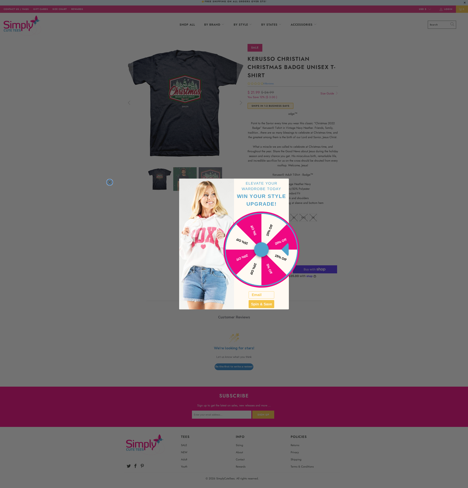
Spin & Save (261, 304)
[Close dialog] (110, 182)
